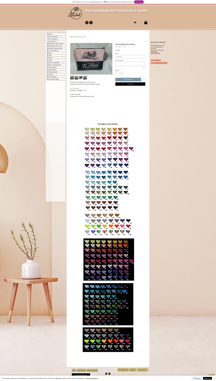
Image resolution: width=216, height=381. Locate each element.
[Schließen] (214, 378)
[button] (145, 22)
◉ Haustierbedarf (51, 69)
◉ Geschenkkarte (52, 76)
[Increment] (122, 73)
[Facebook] (87, 22)
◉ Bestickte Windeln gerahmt (55, 48)
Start (71, 37)
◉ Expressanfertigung (53, 79)
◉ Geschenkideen (52, 67)
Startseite (49, 34)
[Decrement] (117, 73)
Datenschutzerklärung (92, 378)
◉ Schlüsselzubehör (52, 72)
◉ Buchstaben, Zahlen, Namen (55, 43)
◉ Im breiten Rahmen (53, 50)
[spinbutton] (119, 73)
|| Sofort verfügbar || (52, 39)
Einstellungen (197, 378)
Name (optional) (119, 60)
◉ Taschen (50, 57)
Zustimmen (208, 378)
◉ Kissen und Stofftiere (53, 62)
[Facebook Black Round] (106, 374)
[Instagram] (91, 22)
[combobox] (130, 56)
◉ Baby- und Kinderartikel (54, 65)
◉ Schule (49, 60)
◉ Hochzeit (50, 74)
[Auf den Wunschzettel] (143, 79)
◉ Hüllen (49, 55)
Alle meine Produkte (52, 36)
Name (117, 53)
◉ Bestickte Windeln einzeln (54, 46)
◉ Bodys (49, 53)
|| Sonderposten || (52, 41)
